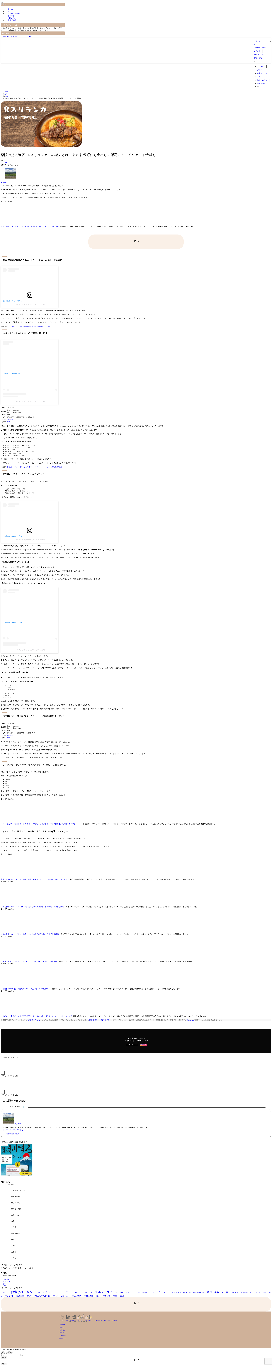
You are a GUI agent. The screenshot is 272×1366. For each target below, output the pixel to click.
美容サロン (65, 1296)
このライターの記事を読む (13, 1130)
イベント (47, 1292)
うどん (5, 1292)
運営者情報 (12, 20)
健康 (209, 1292)
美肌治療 (88, 1296)
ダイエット (124, 1292)
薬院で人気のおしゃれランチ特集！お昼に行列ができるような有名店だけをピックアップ (35, 879)
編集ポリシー (94, 1020)
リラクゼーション (175, 1292)
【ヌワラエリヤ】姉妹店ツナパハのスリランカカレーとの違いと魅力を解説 (30, 961)
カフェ (66, 1292)
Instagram (190, 1020)
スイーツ (112, 1292)
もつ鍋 (37, 1292)
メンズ (153, 1292)
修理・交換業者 (199, 1292)
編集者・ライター (35, 1020)
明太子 (258, 1292)
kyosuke (18, 1123)
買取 (115, 1296)
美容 (55, 1296)
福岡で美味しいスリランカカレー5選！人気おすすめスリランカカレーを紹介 (30, 226)
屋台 (251, 1292)
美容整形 (76, 1296)
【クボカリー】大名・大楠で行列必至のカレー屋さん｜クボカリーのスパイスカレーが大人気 (36, 1016)
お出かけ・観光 (22, 1292)
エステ (58, 1292)
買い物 (106, 1296)
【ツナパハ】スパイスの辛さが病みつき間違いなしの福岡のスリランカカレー (29, 326)
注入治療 (9, 1296)
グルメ (99, 1292)
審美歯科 (244, 1292)
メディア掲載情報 (142, 1292)
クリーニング (87, 1292)
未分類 (264, 1292)
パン (133, 1292)
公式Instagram (10, 422)
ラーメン (163, 1292)
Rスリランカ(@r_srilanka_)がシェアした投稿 (29, 304)
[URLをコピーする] (3, 1073)
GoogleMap (10, 419)
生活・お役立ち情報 (38, 1296)
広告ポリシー (106, 1020)
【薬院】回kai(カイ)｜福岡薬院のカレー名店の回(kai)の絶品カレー (26, 989)
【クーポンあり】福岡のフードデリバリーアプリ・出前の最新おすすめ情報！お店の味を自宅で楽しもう (41, 824)
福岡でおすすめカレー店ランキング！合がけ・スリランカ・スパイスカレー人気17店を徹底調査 (34, 467)
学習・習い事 (221, 1292)
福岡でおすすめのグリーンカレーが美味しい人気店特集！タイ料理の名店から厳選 (32, 907)
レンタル (187, 1292)
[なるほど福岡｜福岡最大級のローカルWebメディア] (27, 58)
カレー (4, 162)
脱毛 (98, 1296)
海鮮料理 (20, 1296)
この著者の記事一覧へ (11, 1134)
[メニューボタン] (270, 41)
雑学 (122, 1296)
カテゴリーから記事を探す (11, 1268)
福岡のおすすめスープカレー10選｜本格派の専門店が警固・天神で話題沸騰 (30, 934)
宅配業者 (234, 1292)
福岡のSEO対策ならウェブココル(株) (17, 36)
